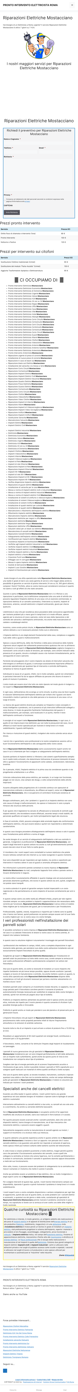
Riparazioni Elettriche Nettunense (16, 1350)
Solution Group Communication (54, 1382)
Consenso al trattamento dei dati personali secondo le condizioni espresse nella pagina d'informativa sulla (35, 200)
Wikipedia (69, 1255)
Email (42, 148)
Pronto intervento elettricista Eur (16, 1343)
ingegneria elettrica (54, 1235)
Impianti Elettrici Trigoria (13, 1354)
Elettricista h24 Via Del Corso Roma (17, 1333)
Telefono (8, 148)
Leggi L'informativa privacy (25, 1380)
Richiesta (9, 157)
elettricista (42, 1242)
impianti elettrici (20, 1222)
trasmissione (56, 1237)
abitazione (57, 1224)
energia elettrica (60, 1222)
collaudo (7, 1235)
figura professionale (29, 1240)
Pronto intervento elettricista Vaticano (18, 1347)
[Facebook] (5, 1371)
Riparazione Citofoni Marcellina (15, 1326)
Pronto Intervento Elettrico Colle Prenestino (20, 1337)
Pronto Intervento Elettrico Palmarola (18, 1330)
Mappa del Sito (57, 1380)
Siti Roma (70, 1382)
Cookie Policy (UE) (43, 1380)
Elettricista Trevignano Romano (15, 1357)
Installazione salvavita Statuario (16, 1340)
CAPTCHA (8, 205)
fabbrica (20, 1224)
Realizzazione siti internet (32, 1382)
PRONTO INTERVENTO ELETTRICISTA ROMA (30, 5)
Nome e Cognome (12, 139)
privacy (27, 201)
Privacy (8, 195)
